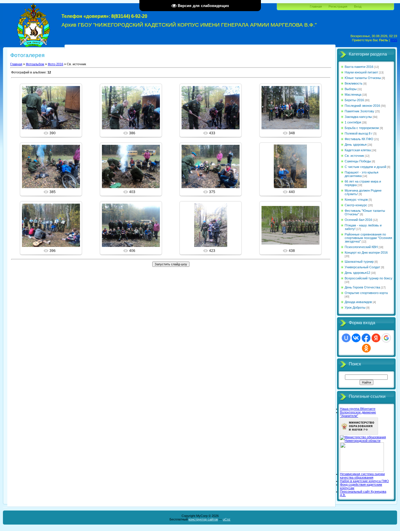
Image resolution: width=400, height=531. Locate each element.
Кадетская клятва (358, 150)
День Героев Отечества (362, 287)
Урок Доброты (355, 307)
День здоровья (356, 144)
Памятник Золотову (359, 111)
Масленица (353, 94)
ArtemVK (54, 112)
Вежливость (354, 83)
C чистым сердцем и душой (365, 167)
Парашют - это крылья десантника (361, 174)
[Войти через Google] (386, 338)
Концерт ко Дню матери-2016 (366, 252)
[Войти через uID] (346, 338)
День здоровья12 (357, 272)
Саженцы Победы (358, 161)
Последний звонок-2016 (362, 105)
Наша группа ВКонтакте (357, 408)
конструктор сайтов (203, 519)
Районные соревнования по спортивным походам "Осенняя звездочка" (368, 238)
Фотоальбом (35, 64)
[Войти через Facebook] (366, 338)
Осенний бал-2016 (358, 219)
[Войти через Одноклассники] (366, 348)
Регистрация (338, 6)
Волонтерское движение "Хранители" (358, 413)
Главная (316, 6)
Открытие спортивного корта (366, 293)
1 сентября (353, 122)
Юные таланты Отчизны (363, 78)
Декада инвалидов (358, 302)
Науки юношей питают (361, 72)
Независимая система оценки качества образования (362, 475)
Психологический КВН (361, 247)
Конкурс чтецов (356, 199)
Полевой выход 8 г (358, 133)
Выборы (351, 89)
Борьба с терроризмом (362, 128)
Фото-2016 (55, 64)
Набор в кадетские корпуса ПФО (364, 481)
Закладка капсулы (358, 116)
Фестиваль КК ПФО (359, 139)
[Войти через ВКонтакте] (356, 338)
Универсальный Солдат (362, 267)
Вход (357, 6)
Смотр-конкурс (356, 205)
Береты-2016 (354, 100)
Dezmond (293, 230)
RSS (394, 40)
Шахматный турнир (359, 261)
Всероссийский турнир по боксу (368, 278)
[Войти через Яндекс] (376, 338)
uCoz (226, 519)
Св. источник (354, 155)
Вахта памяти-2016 (359, 66)
